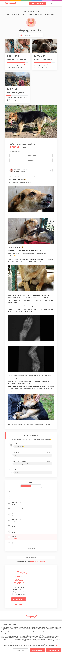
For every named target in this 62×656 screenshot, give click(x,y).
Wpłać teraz (14, 538)
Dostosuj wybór (21, 650)
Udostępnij (31, 160)
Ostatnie (25, 486)
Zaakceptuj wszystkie (53, 650)
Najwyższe (36, 486)
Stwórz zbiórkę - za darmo (37, 3)
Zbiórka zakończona (31, 155)
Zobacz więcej (31, 548)
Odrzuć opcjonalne (37, 650)
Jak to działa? (18, 604)
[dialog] (31, 638)
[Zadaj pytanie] (51, 170)
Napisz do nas (42, 561)
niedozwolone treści (34, 561)
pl (51, 3)
